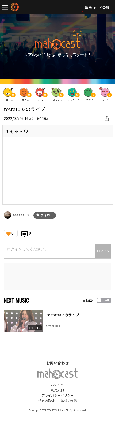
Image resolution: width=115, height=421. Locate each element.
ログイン (103, 251)
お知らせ (57, 384)
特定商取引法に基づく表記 (57, 400)
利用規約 (57, 390)
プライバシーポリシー (57, 395)
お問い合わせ (57, 363)
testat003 (22, 214)
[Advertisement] (57, 276)
